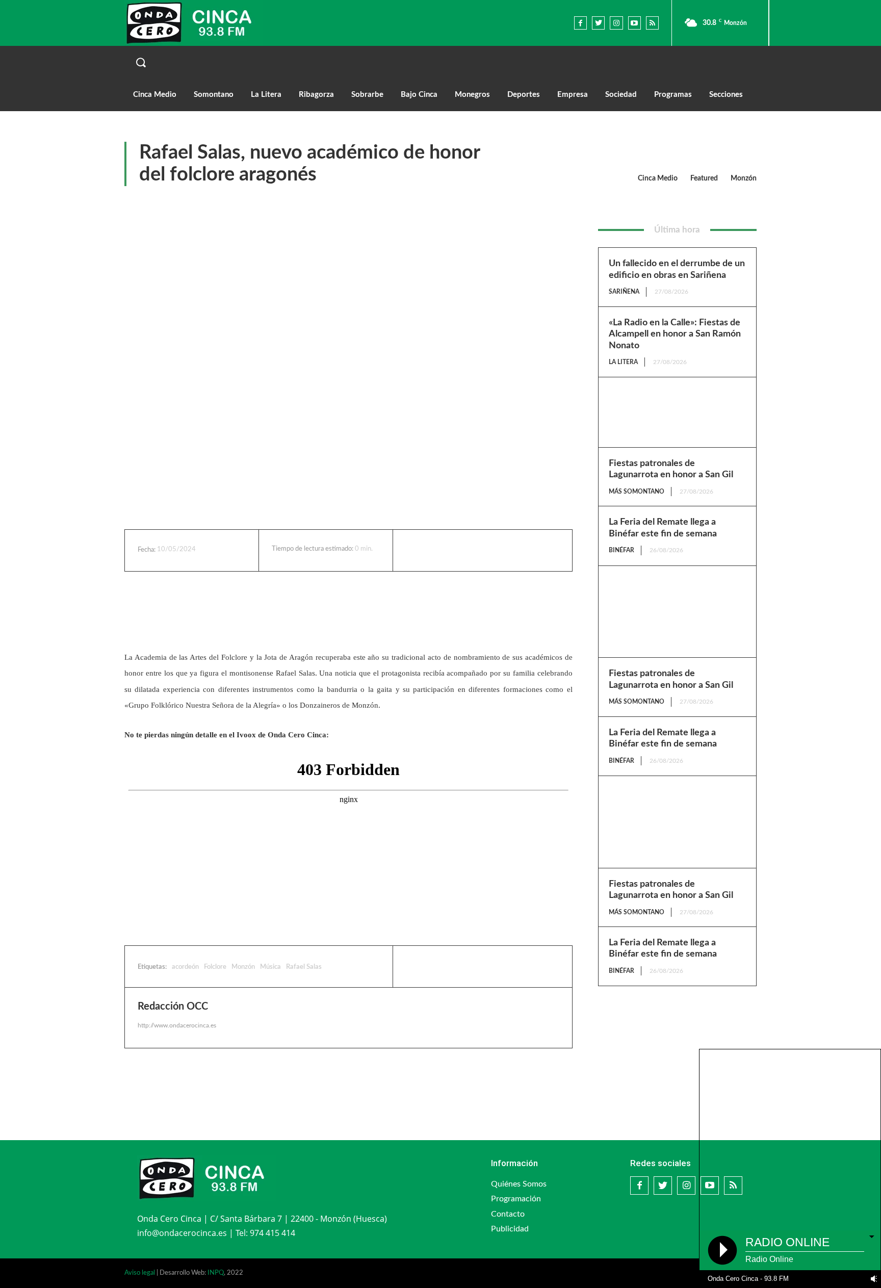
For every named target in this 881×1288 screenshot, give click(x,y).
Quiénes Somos (519, 1184)
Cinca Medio (658, 178)
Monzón (744, 178)
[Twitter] (598, 22)
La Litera (623, 362)
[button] (440, 62)
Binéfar (621, 550)
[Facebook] (580, 22)
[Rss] (652, 22)
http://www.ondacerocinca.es (177, 1025)
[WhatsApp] (495, 550)
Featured (704, 178)
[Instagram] (616, 22)
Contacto (508, 1214)
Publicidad (510, 1229)
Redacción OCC (173, 1006)
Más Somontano (636, 491)
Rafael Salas (304, 967)
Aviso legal (139, 1273)
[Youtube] (634, 22)
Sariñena (624, 292)
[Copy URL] (518, 550)
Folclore (215, 967)
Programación (516, 1199)
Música (270, 967)
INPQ (216, 1273)
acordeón (185, 967)
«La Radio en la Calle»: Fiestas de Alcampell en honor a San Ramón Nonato (675, 334)
